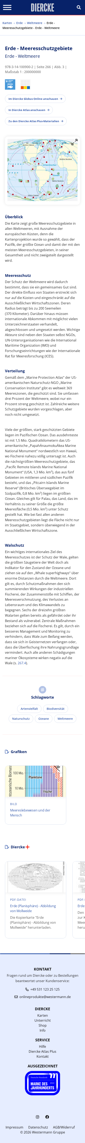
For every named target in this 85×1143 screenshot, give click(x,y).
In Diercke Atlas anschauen (26, 110)
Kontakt (43, 1056)
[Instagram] (37, 1117)
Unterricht (42, 1020)
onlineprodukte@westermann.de (45, 997)
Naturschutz (21, 719)
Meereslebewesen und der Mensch (30, 812)
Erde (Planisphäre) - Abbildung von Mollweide (33, 908)
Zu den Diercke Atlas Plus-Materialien (33, 121)
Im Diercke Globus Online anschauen (33, 99)
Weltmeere (34, 23)
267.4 (22, 663)
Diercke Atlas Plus (42, 1051)
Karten (7, 23)
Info (43, 1030)
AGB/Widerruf (64, 1127)
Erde (19, 23)
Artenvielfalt (29, 709)
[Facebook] (47, 1117)
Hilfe (42, 1046)
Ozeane (43, 719)
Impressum (14, 1127)
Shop (43, 1025)
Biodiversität (56, 709)
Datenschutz (38, 1127)
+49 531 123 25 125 (45, 989)
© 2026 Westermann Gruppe (42, 1132)
